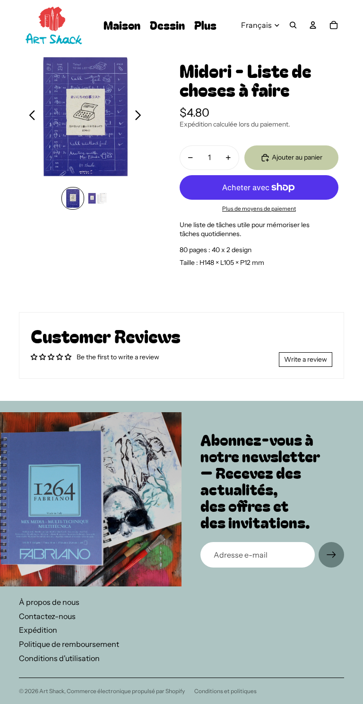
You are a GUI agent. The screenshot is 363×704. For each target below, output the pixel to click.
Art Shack (51, 691)
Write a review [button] (305, 359)
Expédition (38, 630)
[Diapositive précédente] (29, 116)
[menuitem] (205, 25)
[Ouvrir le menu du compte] (312, 25)
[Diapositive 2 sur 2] (97, 198)
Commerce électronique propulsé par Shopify (126, 691)
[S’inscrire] (331, 555)
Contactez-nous (47, 616)
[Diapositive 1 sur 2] (72, 198)
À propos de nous (49, 602)
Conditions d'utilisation (59, 658)
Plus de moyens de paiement (259, 208)
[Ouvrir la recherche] (293, 25)
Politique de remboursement (69, 644)
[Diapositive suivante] (140, 116)
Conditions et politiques (225, 691)
